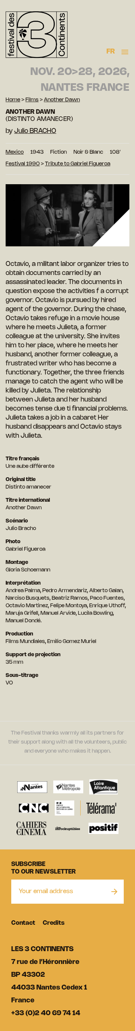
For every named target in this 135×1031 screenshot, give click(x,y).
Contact (23, 923)
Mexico (15, 152)
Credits (53, 923)
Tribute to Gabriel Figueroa (77, 164)
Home (13, 100)
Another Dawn (62, 100)
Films (32, 100)
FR (110, 52)
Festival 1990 (23, 164)
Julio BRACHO (35, 131)
